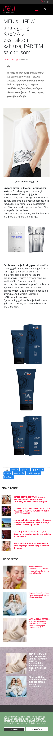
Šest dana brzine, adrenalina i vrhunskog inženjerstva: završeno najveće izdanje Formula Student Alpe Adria (32, 522)
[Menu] (37, 9)
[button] (45, 1)
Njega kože (37, 469)
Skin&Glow (10, 60)
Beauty (15, 469)
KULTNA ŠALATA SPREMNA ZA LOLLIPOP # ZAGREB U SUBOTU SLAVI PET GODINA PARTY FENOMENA (32, 510)
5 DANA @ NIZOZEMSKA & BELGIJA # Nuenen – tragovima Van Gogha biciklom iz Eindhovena (32, 533)
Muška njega (33, 473)
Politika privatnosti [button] (37, 723)
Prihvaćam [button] (37, 729)
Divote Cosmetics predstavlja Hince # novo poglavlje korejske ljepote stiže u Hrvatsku (31, 545)
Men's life (19, 473)
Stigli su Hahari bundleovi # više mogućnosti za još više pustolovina (39, 595)
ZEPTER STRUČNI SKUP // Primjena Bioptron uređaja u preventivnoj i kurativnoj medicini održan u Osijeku (30, 499)
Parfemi (8, 477)
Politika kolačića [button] (19, 723)
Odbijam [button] (14, 729)
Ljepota (25, 469)
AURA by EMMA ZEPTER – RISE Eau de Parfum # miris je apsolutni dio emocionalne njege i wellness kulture (39, 623)
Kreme (7, 473)
